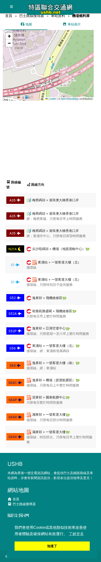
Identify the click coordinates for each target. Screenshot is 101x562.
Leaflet (52, 98)
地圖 (28, 24)
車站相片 (74, 24)
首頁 (8, 15)
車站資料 (58, 15)
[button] (48, 60)
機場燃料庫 (81, 15)
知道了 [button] (52, 546)
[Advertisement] (50, 138)
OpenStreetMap (70, 98)
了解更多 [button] (76, 534)
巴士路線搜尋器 (31, 15)
